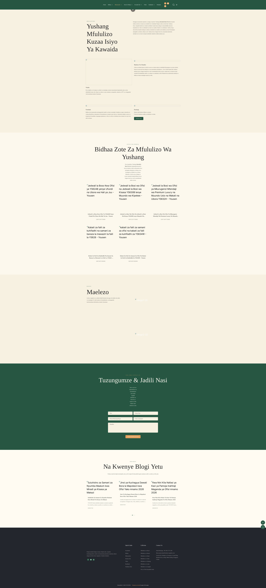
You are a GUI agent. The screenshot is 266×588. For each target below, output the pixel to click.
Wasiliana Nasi (128, 566)
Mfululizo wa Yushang (146, 561)
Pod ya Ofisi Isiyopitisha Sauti (147, 569)
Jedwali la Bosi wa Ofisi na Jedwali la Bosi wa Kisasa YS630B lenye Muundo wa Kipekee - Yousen (133, 215)
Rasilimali (127, 564)
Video (126, 561)
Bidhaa (126, 553)
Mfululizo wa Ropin (145, 556)
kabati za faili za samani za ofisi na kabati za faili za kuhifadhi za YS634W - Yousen (133, 257)
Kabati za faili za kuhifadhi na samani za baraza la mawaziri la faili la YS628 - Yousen (100, 257)
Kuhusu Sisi (128, 558)
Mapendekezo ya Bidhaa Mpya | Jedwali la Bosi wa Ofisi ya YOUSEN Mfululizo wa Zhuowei (164, 499)
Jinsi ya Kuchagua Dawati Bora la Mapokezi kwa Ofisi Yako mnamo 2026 (100, 495)
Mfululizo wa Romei (145, 553)
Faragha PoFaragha (144, 585)
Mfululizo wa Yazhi (145, 558)
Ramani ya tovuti (136, 585)
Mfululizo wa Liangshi (146, 566)
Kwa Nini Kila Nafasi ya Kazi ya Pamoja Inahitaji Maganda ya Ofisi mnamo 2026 (131, 498)
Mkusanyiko (128, 556)
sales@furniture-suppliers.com (168, 553)
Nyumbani (127, 550)
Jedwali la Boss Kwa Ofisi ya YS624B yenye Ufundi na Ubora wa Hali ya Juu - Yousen (101, 215)
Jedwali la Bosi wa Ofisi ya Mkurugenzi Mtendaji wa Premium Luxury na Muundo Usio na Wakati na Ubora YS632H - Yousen (165, 215)
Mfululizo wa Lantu (145, 564)
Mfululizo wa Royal (145, 550)
